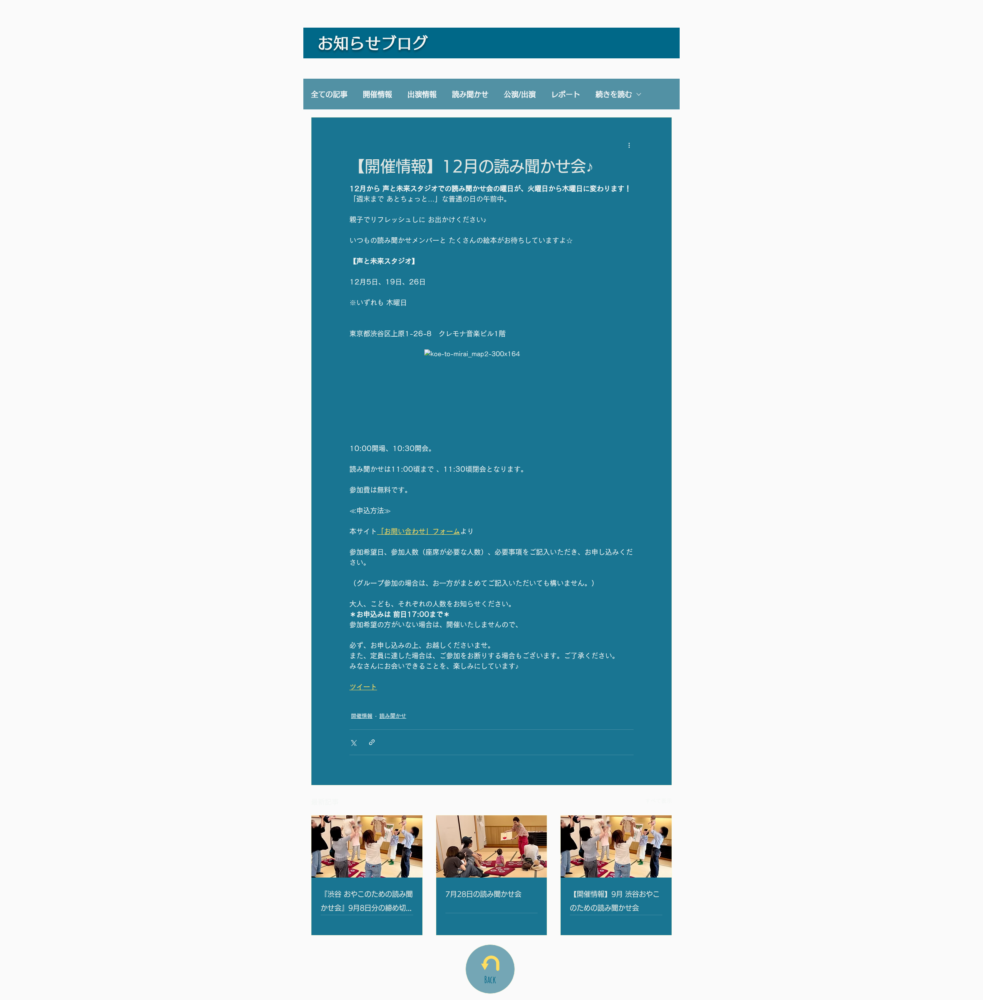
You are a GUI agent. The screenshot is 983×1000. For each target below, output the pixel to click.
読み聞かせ (470, 94)
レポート (565, 94)
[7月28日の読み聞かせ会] (491, 846)
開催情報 (377, 94)
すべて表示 (658, 800)
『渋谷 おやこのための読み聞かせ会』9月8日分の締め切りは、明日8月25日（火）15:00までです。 (367, 903)
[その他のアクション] (629, 145)
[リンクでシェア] (372, 742)
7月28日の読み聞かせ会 (483, 894)
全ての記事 (329, 94)
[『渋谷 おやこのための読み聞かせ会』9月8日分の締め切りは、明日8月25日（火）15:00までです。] (366, 846)
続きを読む (614, 94)
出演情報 (422, 94)
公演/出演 (520, 94)
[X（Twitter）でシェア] (353, 742)
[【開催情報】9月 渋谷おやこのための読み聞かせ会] (616, 846)
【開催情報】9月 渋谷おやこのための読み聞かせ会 (615, 901)
